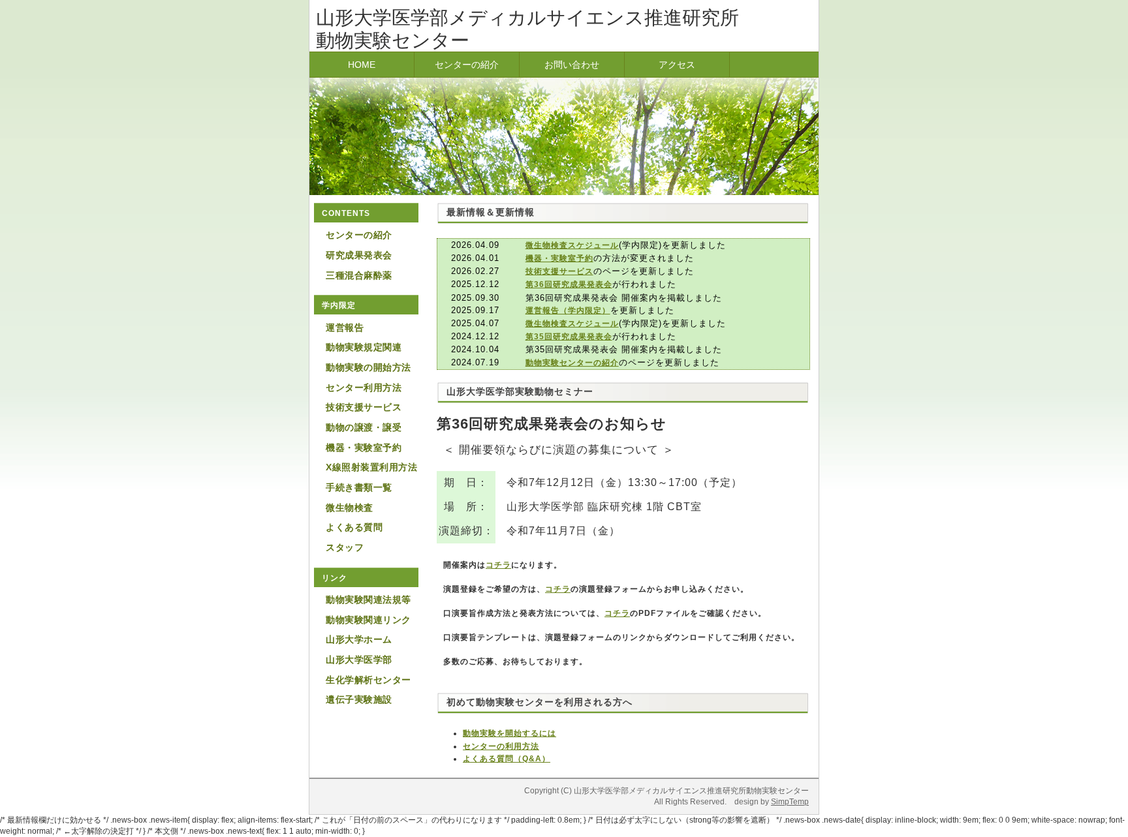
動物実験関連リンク (368, 620)
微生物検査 (349, 507)
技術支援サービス (363, 407)
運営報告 (345, 327)
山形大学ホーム (359, 639)
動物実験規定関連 (363, 347)
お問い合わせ (571, 64)
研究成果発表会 (359, 255)
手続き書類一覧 (359, 487)
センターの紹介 (467, 64)
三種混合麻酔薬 (359, 275)
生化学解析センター (368, 680)
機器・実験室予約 (363, 447)
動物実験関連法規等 (368, 599)
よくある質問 (354, 527)
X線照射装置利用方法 (371, 467)
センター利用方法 (363, 387)
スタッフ (345, 547)
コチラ (498, 565)
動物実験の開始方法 (368, 367)
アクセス (677, 64)
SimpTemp (790, 801)
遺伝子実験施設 (359, 699)
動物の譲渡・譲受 (363, 427)
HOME (361, 64)
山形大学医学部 (359, 659)
